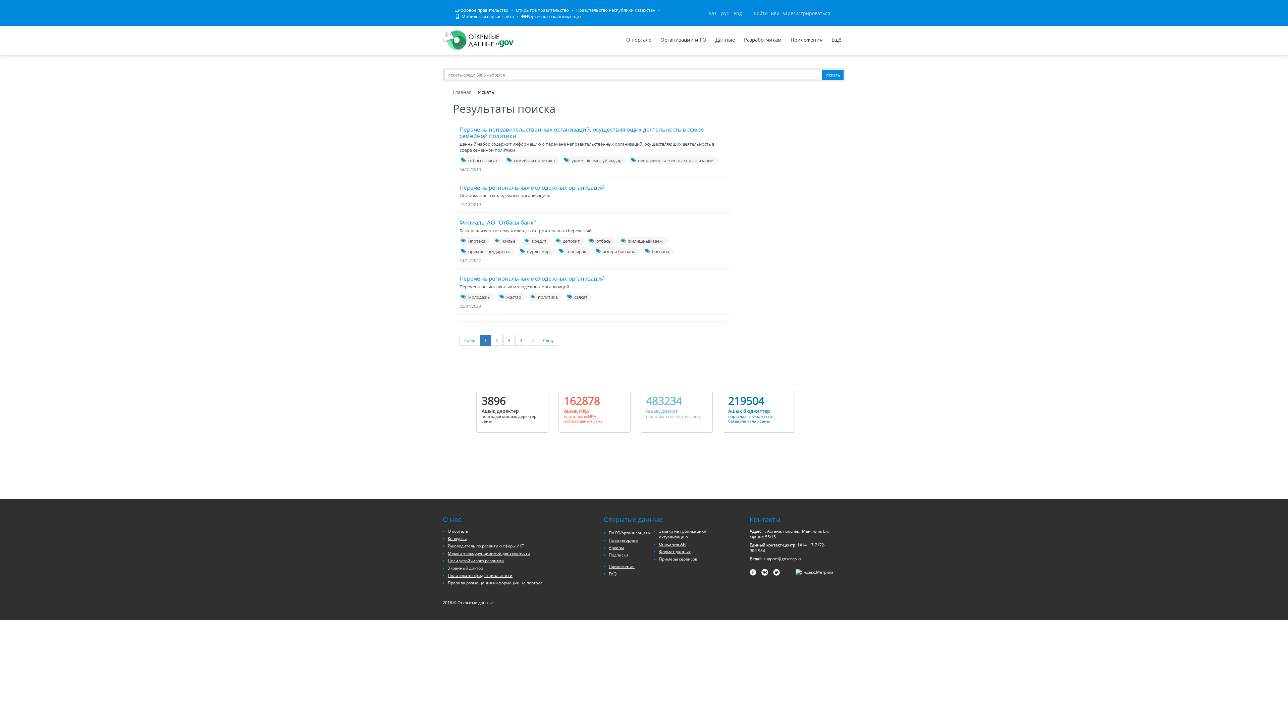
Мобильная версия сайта (487, 16)
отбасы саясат (482, 160)
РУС (725, 13)
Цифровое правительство (481, 10)
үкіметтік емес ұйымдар (597, 160)
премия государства (489, 251)
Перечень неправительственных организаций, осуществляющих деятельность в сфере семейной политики (582, 133)
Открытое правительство (542, 10)
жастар (513, 297)
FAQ (612, 574)
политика (548, 297)
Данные (725, 39)
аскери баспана (619, 251)
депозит (571, 241)
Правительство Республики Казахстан (615, 10)
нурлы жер (538, 251)
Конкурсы (457, 538)
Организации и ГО (683, 39)
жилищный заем (645, 241)
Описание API (672, 544)
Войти (761, 13)
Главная (462, 92)
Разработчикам (763, 39)
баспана (660, 251)
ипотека (476, 241)
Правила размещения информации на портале (495, 583)
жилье (508, 241)
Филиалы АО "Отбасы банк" (498, 222)
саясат (580, 297)
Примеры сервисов (678, 559)
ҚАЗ (712, 13)
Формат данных (675, 551)
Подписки (618, 555)
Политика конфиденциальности (480, 575)
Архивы (616, 547)
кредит (539, 241)
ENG (738, 13)
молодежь (479, 297)
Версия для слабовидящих (554, 16)
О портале (638, 39)
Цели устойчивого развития (476, 561)
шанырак (576, 251)
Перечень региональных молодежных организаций (532, 187)
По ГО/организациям (630, 533)
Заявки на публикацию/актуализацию (682, 534)
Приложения (806, 39)
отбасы (603, 241)
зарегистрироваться (806, 13)
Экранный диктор (465, 568)
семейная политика (534, 160)
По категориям (623, 540)
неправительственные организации (675, 160)
